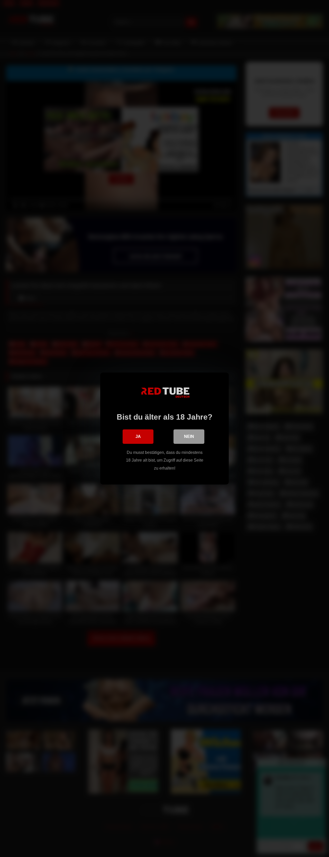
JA (138, 436)
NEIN (189, 436)
